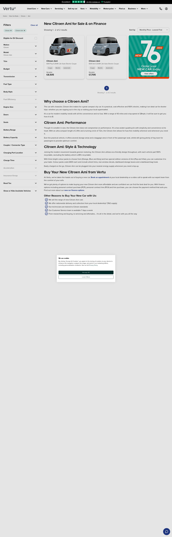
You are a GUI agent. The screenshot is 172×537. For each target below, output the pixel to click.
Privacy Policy (93, 265)
